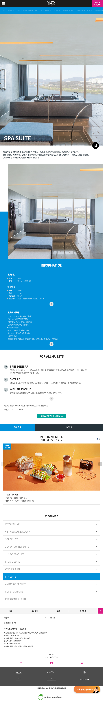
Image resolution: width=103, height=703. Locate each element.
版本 (6, 618)
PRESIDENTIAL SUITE (15, 599)
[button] (100, 464)
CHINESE (52, 618)
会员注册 (34, 611)
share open (95, 145)
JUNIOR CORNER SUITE (63, 10)
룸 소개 (35, 138)
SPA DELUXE (45, 10)
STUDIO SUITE (12, 562)
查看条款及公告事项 (10, 622)
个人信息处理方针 (10, 629)
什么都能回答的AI (87, 690)
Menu (3, 3)
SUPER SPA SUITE (14, 591)
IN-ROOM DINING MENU (50, 416)
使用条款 (23, 629)
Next (11, 215)
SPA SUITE (10, 577)
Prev (11, 208)
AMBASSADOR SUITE (15, 584)
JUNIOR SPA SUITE (84, 10)
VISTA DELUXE (8, 10)
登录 (10, 611)
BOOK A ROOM (97, 4)
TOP (100, 611)
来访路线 (83, 611)
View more (51, 304)
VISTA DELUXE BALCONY (27, 10)
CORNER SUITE (13, 569)
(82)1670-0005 (51, 657)
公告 (58, 611)
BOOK (69, 427)
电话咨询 (17, 427)
